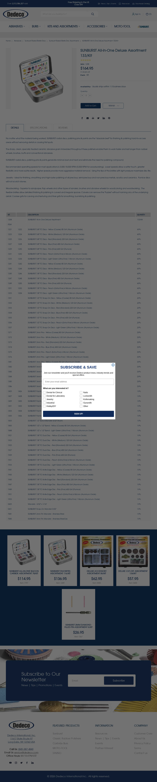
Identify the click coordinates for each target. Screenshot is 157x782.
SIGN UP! (78, 414)
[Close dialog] (113, 365)
